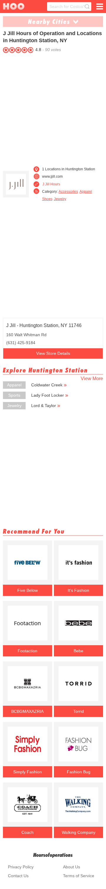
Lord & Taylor (43, 405)
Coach (27, 832)
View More (92, 378)
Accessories (68, 191)
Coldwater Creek (46, 385)
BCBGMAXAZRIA (27, 711)
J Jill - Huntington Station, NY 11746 (44, 325)
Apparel (86, 191)
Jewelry (60, 199)
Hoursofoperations (53, 855)
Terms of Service (78, 875)
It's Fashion (78, 590)
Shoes (47, 199)
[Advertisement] (53, 108)
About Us (71, 867)
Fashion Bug (78, 771)
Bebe (78, 650)
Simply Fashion (27, 771)
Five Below (27, 590)
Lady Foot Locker (47, 395)
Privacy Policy (21, 867)
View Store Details (53, 353)
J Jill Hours (51, 184)
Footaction (27, 650)
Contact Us (18, 875)
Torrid (78, 711)
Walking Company (78, 832)
